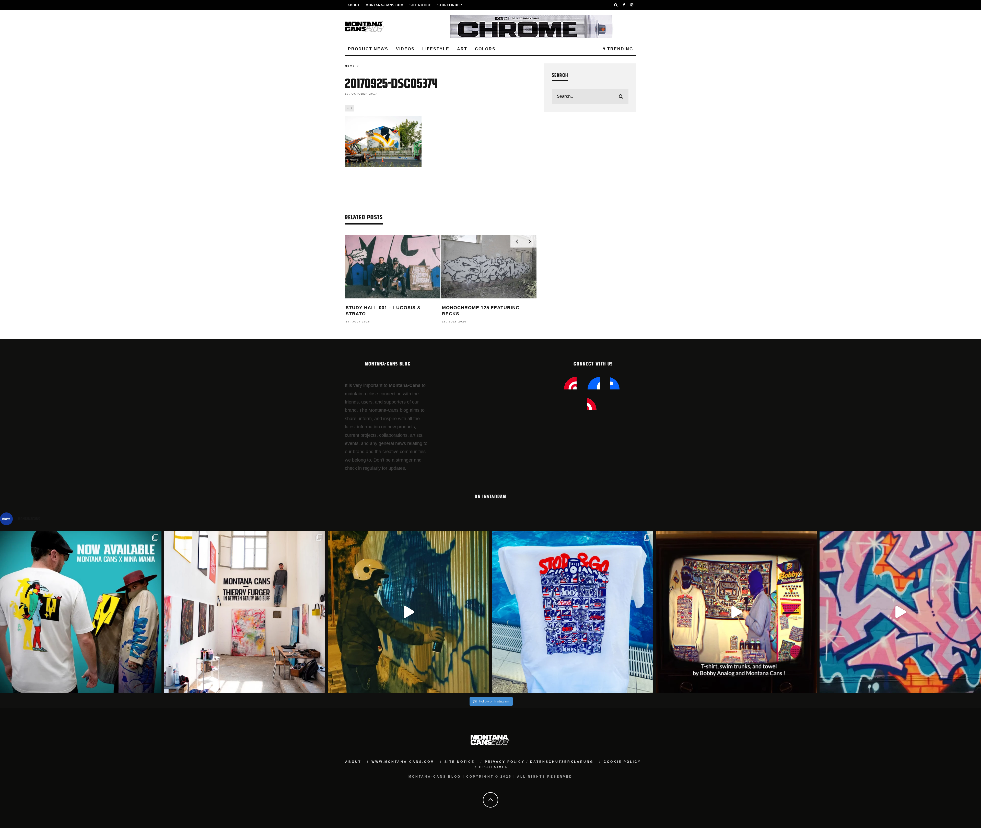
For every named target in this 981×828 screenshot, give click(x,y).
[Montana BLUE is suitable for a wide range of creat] (900, 612)
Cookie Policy (622, 762)
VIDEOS (405, 49)
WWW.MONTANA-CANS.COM (402, 762)
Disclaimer (494, 767)
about (353, 762)
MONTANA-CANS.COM (384, 5)
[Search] (616, 5)
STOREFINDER (449, 5)
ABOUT (353, 5)
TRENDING (619, 49)
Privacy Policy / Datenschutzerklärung (539, 762)
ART (462, 49)
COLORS (485, 49)
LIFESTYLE (435, 49)
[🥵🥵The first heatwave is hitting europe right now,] (736, 612)
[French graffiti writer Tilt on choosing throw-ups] (408, 612)
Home (350, 65)
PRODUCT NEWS (368, 49)
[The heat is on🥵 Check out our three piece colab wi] (572, 612)
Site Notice (420, 5)
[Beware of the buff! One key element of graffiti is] (244, 612)
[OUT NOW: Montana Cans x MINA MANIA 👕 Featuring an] (80, 612)
